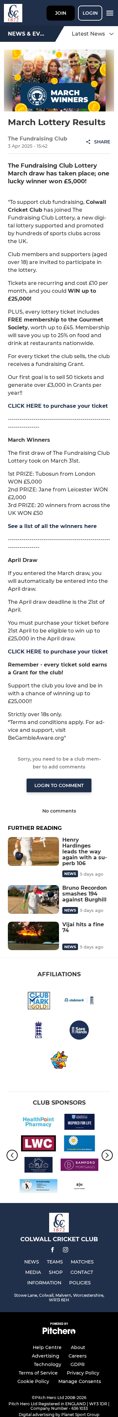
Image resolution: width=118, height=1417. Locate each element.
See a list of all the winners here (52, 526)
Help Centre (47, 1347)
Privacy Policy (83, 1373)
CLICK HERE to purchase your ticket (58, 406)
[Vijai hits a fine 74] (33, 936)
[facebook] (52, 1250)
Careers (78, 1356)
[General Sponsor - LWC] (38, 1144)
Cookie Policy (33, 1381)
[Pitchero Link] (59, 1332)
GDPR (77, 1364)
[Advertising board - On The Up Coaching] (38, 1187)
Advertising (45, 1356)
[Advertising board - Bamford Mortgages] (79, 1166)
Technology (47, 1364)
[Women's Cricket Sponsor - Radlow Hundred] (79, 1187)
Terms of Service (38, 1373)
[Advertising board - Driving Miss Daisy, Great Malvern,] (79, 1144)
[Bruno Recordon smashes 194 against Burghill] (33, 899)
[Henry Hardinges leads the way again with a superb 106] (33, 851)
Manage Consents (79, 1381)
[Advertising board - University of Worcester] (79, 1123)
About (78, 1347)
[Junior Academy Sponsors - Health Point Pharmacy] (38, 1123)
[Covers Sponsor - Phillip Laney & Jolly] (38, 1166)
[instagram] (65, 1250)
